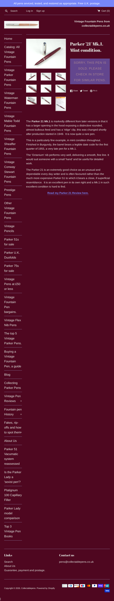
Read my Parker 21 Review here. (68, 192)
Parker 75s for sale (11, 268)
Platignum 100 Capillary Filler (13, 495)
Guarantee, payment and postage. (24, 570)
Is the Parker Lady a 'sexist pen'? (12, 477)
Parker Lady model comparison (12, 513)
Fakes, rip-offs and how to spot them (13, 427)
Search (8, 561)
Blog (7, 374)
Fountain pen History (13, 412)
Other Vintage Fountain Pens (10, 210)
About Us (10, 441)
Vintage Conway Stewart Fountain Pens (10, 171)
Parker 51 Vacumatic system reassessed (12, 456)
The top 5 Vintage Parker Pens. (13, 338)
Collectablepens (28, 588)
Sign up (40, 11)
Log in (29, 11)
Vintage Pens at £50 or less (12, 284)
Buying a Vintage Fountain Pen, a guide (12, 359)
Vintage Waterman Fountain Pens (11, 100)
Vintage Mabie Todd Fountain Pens (12, 123)
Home (8, 38)
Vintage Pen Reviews (13, 398)
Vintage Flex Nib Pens (12, 322)
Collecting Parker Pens (12, 385)
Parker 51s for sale (11, 242)
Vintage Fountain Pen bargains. (10, 304)
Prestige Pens (9, 192)
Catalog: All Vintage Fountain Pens (12, 54)
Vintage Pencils (9, 228)
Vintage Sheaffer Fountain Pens (10, 146)
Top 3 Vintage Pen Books (12, 531)
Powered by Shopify (46, 588)
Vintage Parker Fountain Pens (10, 77)
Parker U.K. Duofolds (12, 255)
